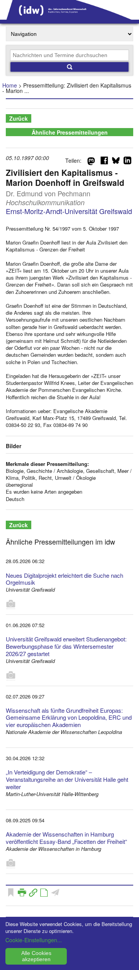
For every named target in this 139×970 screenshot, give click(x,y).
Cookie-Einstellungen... (33, 940)
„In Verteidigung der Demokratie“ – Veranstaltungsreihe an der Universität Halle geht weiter (67, 779)
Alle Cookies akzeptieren (36, 956)
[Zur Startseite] (69, 17)
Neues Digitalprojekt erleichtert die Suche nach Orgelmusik (64, 579)
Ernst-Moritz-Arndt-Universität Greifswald (69, 211)
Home (9, 85)
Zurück (18, 118)
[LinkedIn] (127, 162)
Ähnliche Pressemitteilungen (70, 132)
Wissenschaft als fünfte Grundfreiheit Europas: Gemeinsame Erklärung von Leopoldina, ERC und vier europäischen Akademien (69, 717)
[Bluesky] (116, 162)
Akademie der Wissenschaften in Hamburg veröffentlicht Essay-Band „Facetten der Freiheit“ (66, 837)
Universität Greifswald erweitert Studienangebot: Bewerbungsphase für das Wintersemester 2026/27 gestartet (66, 646)
